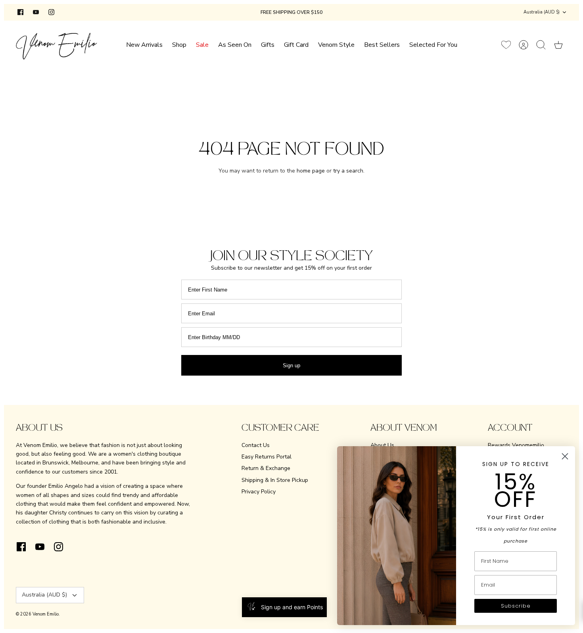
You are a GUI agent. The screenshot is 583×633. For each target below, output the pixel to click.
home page (311, 171)
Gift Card (296, 44)
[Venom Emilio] (56, 44)
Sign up (291, 365)
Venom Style (336, 44)
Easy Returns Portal (267, 456)
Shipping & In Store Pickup (275, 480)
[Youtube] (36, 12)
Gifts (267, 44)
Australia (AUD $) (542, 12)
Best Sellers (382, 44)
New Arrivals (144, 44)
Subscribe (516, 606)
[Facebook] (20, 12)
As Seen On (234, 44)
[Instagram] (51, 12)
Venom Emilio (46, 614)
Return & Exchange (266, 468)
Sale (202, 44)
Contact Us (256, 445)
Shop (179, 44)
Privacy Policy (259, 491)
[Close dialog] (565, 456)
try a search (348, 171)
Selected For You (433, 44)
